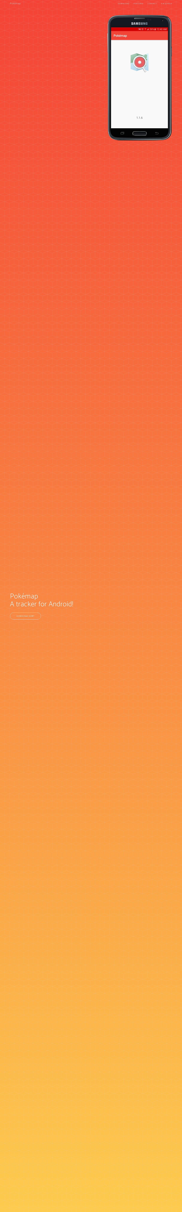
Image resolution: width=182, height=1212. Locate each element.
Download (123, 3)
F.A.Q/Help (166, 3)
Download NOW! (25, 616)
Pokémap (15, 3)
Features (138, 3)
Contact (152, 3)
